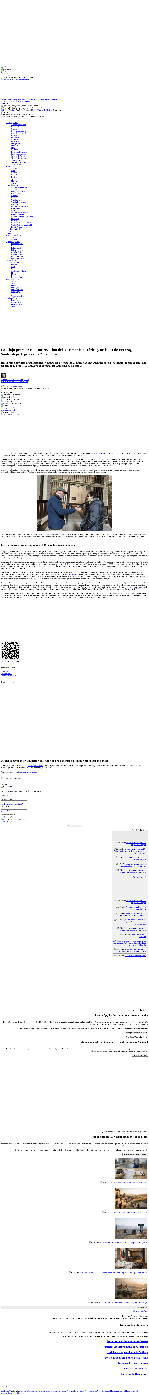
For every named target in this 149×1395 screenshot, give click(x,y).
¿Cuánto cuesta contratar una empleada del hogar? (135, 844)
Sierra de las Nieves (18, 158)
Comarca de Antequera (19, 131)
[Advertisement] (71, 17)
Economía (9, 231)
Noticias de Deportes (136, 1368)
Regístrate (4, 73)
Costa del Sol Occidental (20, 133)
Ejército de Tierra (17, 258)
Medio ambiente (17, 290)
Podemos (14, 265)
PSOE (13, 275)
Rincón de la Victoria (19, 152)
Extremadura (16, 208)
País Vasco (15, 219)
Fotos (34, 110)
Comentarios (17, 386)
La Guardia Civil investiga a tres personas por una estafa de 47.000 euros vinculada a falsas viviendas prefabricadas (129, 943)
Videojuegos (15, 292)
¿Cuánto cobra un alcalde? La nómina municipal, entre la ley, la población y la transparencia (129, 851)
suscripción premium (35, 766)
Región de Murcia (17, 214)
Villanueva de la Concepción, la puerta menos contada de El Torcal (132, 950)
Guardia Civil (16, 252)
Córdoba (14, 173)
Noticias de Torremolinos (133, 1363)
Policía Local (16, 248)
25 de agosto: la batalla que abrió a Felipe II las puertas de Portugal (132, 871)
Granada (14, 175)
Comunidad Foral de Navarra (22, 217)
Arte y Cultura (11, 235)
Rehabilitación (6, 674)
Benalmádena (16, 127)
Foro (8, 101)
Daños (3, 669)
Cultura (14, 240)
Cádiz (13, 171)
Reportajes (15, 300)
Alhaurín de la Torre (18, 125)
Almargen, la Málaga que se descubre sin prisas (136, 859)
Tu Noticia (48, 110)
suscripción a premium (28, 772)
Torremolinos (16, 160)
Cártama (14, 129)
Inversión (4, 672)
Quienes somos (44, 1391)
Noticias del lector (17, 302)
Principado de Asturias (19, 192)
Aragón (14, 189)
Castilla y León (16, 200)
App (12, 101)
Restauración (5, 678)
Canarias (14, 196)
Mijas (13, 148)
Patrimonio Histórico (8, 676)
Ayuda (23, 1391)
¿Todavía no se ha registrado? (12, 804)
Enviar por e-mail (7, 408)
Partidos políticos (17, 277)
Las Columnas (16, 304)
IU (12, 269)
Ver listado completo (140, 877)
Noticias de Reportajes (134, 1373)
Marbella (14, 146)
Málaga (9, 123)
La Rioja (14, 221)
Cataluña (14, 204)
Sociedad (9, 279)
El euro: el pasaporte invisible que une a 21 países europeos (135, 957)
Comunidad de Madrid (19, 212)
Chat (3, 101)
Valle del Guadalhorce (19, 162)
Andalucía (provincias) (19, 187)
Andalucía (10, 166)
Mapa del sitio (32, 1391)
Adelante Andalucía (18, 271)
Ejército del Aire (17, 256)
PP (12, 273)
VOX (13, 267)
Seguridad (10, 242)
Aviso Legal (79, 1391)
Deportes (9, 233)
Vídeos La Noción (8, 110)
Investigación (16, 288)
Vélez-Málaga (16, 164)
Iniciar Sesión (6, 75)
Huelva (14, 177)
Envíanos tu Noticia (58, 1391)
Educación (15, 285)
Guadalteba (15, 139)
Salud (13, 283)
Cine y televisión (17, 296)
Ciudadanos (15, 263)
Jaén (12, 179)
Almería (14, 169)
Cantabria (14, 198)
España (8, 185)
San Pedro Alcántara (23, 110)
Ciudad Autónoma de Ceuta (21, 223)
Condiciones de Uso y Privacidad (97, 1391)
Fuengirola (15, 137)
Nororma (14, 150)
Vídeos (40, 110)
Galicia (13, 210)
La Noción (5, 99)
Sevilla (13, 183)
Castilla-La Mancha (18, 202)
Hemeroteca (57, 110)
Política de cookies (118, 1391)
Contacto (70, 1391)
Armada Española (17, 254)
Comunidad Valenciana (19, 206)
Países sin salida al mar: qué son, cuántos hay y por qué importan (133, 865)
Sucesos (14, 281)
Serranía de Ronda (18, 156)
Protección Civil (17, 244)
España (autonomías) (19, 227)
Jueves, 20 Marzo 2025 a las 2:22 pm (14, 382)
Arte (12, 237)
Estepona (14, 135)
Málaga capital (16, 144)
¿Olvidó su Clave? (8, 811)
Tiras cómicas (16, 306)
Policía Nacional (17, 250)
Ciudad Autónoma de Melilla (21, 225)
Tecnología (15, 294)
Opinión (9, 298)
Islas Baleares (16, 194)
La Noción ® (6, 1391)
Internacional (15, 229)
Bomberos (15, 246)
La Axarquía (15, 141)
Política (9, 260)
